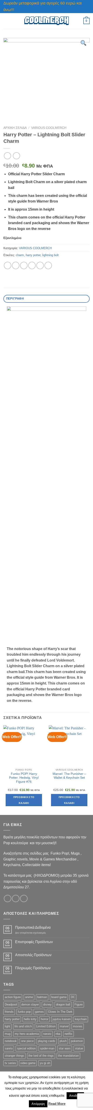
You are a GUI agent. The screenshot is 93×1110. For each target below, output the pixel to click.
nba (58, 1033)
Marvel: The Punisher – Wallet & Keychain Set (69, 776)
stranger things (14, 1055)
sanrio (9, 1048)
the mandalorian (68, 1055)
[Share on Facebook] (15, 265)
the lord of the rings (41, 1055)
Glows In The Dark (60, 1011)
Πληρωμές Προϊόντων (33, 968)
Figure (78, 1004)
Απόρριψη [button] (38, 1103)
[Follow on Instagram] (15, 898)
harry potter (33, 255)
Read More (56, 1103)
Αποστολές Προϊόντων (33, 955)
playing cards (46, 1041)
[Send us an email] (24, 898)
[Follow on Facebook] (7, 898)
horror (44, 1019)
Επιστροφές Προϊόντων (34, 942)
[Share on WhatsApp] (7, 265)
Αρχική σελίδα (15, 128)
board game (59, 997)
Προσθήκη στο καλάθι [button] (24, 800)
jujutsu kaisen (62, 1019)
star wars (65, 1048)
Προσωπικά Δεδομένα (33, 927)
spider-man (47, 1048)
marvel (64, 1026)
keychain (81, 1019)
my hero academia (27, 1033)
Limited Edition (46, 1026)
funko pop (24, 1011)
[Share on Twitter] (24, 265)
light (7, 1026)
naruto (47, 1033)
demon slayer (30, 1004)
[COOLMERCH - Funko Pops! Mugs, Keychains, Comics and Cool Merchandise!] (46, 21)
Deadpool (11, 1004)
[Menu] (6, 20)
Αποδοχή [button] (75, 1095)
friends (9, 1011)
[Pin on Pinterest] (40, 265)
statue (79, 1048)
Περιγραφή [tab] (15, 298)
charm (20, 255)
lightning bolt (50, 255)
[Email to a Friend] (32, 265)
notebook (11, 1041)
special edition (26, 1048)
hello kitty (30, 1019)
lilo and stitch (23, 1026)
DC (73, 997)
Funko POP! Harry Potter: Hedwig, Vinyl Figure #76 (24, 777)
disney (47, 1004)
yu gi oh (45, 1063)
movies (77, 1026)
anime (29, 997)
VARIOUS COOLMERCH (48, 128)
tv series (10, 1063)
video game (27, 1063)
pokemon (77, 1041)
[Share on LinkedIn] (48, 265)
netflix (68, 1033)
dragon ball (63, 1004)
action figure (13, 997)
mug (7, 1033)
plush (63, 1041)
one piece (27, 1041)
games (39, 1011)
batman (42, 997)
